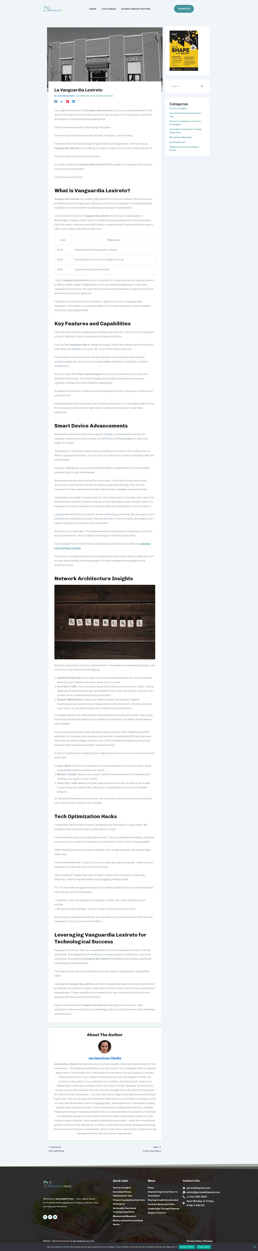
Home (92, 8)
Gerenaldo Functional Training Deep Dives (94, 96)
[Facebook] (55, 101)
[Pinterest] (67, 101)
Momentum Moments (181, 137)
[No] (254, 1247)
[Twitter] (61, 101)
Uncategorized (177, 142)
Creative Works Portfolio (136, 8)
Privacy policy (204, 1247)
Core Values (109, 8)
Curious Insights (178, 108)
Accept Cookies (187, 1247)
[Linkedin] (73, 101)
